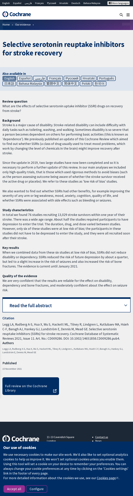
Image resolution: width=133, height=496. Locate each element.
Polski (86, 83)
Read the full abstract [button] (31, 305)
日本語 (9, 83)
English (6, 3)
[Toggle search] (121, 14)
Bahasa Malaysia (91, 3)
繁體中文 (53, 83)
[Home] (16, 14)
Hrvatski (63, 3)
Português (106, 78)
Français (39, 3)
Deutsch (76, 3)
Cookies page (106, 478)
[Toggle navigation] (128, 14)
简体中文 (70, 83)
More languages (120, 3)
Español (17, 3)
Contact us (101, 437)
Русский (51, 3)
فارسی (28, 3)
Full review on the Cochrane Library (26, 388)
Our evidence (23, 24)
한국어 (99, 83)
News (98, 441)
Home (6, 24)
